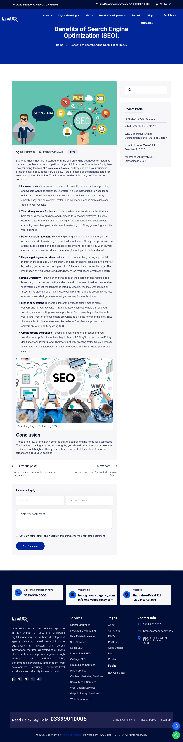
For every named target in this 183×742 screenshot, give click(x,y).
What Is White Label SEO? (140, 126)
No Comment (27, 151)
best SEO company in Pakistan (53, 168)
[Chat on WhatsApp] (176, 735)
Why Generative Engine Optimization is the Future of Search (146, 135)
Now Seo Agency (72, 734)
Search (130, 89)
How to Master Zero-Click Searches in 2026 (140, 147)
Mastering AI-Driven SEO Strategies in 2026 (140, 158)
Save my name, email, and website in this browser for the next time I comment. (62, 535)
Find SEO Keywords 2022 (140, 118)
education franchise (53, 321)
